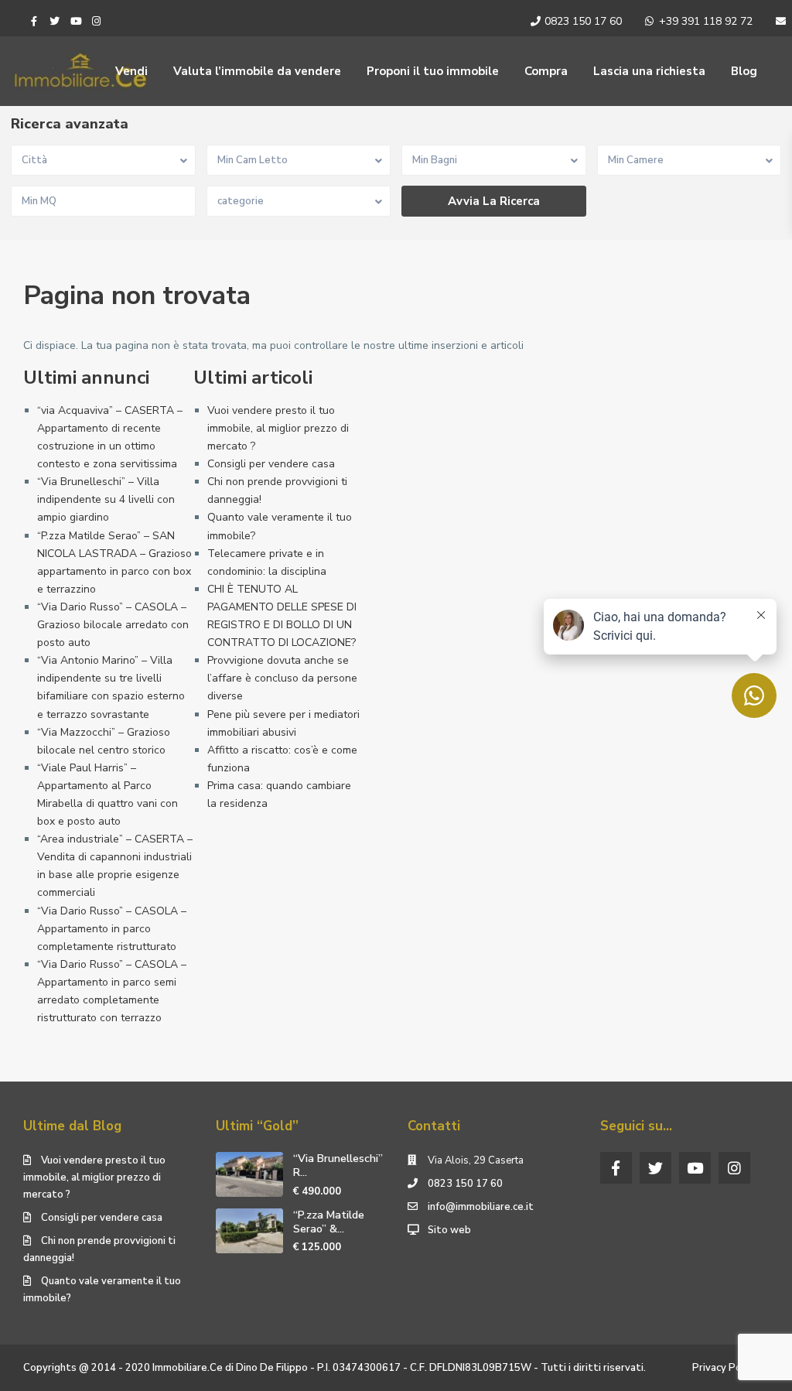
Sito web (449, 1230)
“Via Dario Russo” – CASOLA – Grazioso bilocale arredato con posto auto (113, 625)
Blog (744, 71)
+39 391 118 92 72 (706, 21)
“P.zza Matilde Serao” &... (328, 1222)
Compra (546, 71)
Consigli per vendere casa (271, 463)
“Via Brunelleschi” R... (338, 1165)
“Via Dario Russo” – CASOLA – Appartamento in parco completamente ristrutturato (111, 929)
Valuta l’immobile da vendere (257, 71)
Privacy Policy (724, 1368)
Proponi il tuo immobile (433, 71)
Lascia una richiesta (649, 71)
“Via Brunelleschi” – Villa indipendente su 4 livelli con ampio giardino (106, 499)
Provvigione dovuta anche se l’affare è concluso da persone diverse (282, 678)
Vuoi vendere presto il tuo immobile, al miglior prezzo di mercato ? (278, 428)
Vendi (131, 71)
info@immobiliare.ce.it (481, 1207)
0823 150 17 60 (583, 21)
